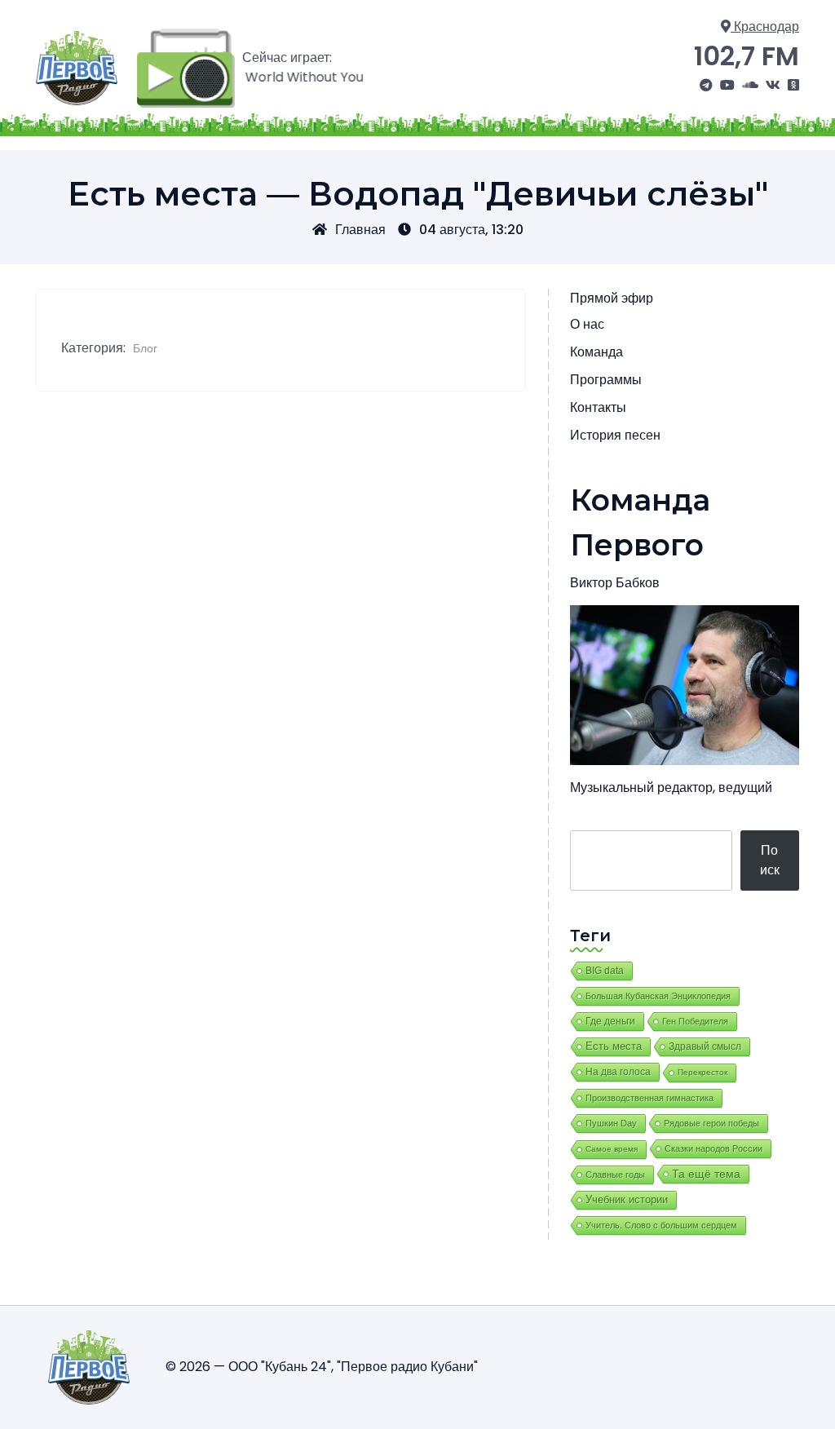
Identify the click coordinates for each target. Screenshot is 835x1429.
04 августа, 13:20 (471, 229)
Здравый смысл (705, 1046)
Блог (145, 348)
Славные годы (615, 1174)
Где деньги (610, 1021)
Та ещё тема (706, 1173)
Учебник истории (626, 1199)
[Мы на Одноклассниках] (793, 85)
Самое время (611, 1148)
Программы (606, 379)
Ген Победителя (695, 1021)
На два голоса (618, 1071)
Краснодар (765, 26)
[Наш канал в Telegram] (706, 85)
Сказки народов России (713, 1148)
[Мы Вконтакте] (773, 85)
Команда (596, 352)
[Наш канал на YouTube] (727, 85)
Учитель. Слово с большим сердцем (661, 1225)
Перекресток (702, 1072)
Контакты (598, 407)
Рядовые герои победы (711, 1123)
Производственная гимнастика (649, 1098)
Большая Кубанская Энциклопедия (658, 996)
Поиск (770, 860)
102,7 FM (746, 56)
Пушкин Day (611, 1123)
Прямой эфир (611, 298)
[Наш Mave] (750, 85)
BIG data (604, 970)
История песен (615, 435)
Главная (360, 229)
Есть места (613, 1046)
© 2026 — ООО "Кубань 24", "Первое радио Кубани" (322, 1366)
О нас (587, 324)
